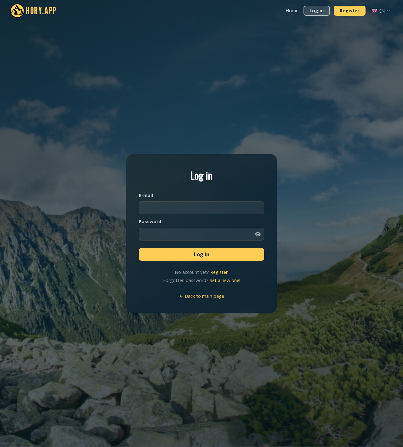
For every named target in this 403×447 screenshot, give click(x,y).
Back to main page (204, 296)
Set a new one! (225, 280)
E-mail (146, 195)
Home (292, 11)
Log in (316, 11)
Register (349, 11)
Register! (219, 272)
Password (150, 221)
